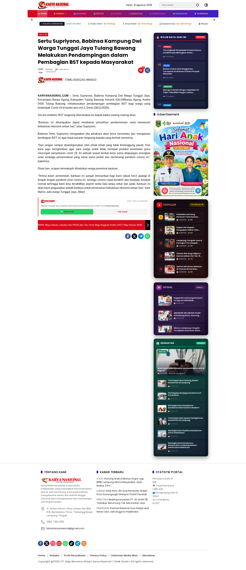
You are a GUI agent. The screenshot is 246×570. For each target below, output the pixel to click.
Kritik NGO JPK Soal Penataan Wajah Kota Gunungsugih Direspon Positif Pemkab (122, 492)
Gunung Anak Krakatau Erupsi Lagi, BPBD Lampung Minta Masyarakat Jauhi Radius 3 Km (120, 482)
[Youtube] (59, 543)
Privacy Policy (98, 555)
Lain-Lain (43, 34)
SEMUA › (199, 287)
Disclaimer (148, 555)
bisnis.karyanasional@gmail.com (65, 528)
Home (41, 555)
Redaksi (54, 555)
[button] (197, 5)
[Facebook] (128, 236)
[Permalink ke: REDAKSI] (42, 70)
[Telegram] (141, 236)
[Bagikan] (147, 70)
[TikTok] (71, 543)
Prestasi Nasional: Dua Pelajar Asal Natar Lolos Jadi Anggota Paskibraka (123, 510)
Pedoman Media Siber (124, 555)
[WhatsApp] (147, 236)
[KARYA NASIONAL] (53, 5)
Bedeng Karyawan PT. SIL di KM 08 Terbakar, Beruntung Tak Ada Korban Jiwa (122, 501)
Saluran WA (67, 212)
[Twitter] (134, 236)
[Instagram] (53, 543)
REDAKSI (49, 69)
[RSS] (84, 543)
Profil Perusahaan (75, 555)
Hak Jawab (121, 212)
